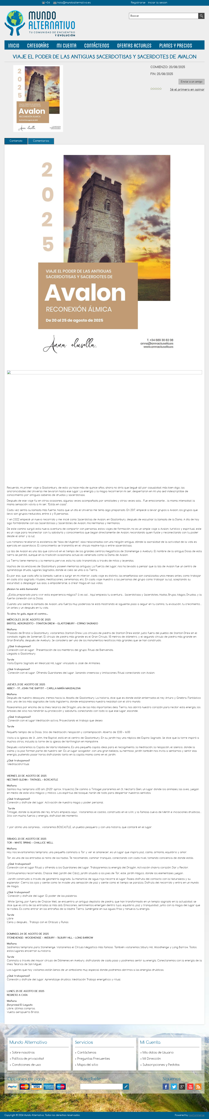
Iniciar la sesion (157, 3)
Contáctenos (96, 45)
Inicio (13, 45)
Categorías (38, 45)
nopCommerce (197, 1115)
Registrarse (138, 3)
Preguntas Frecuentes (93, 1058)
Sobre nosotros (23, 1052)
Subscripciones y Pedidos (161, 1065)
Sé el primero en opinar (187, 89)
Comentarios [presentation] (41, 141)
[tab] (16, 141)
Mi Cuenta (67, 45)
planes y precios (175, 45)
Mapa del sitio (87, 1065)
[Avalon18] (104, 374)
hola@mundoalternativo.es (74, 3)
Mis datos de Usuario (158, 1052)
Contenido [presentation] (16, 141)
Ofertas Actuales (134, 45)
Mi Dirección (152, 1058)
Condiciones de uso (26, 1065)
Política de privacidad (28, 1058)
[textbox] (163, 16)
